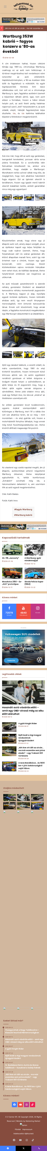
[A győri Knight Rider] (9, 727)
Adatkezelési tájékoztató (23, 1133)
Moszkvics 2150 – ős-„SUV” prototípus (12, 582)
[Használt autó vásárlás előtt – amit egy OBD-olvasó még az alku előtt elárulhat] (23, 692)
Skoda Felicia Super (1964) (34, 582)
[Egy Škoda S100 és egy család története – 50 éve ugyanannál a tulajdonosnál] (37, 1010)
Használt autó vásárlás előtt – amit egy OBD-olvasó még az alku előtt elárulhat (23, 711)
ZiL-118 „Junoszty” (10, 558)
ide (23, 113)
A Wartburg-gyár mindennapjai (33, 559)
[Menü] (3, 7)
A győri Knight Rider (27, 723)
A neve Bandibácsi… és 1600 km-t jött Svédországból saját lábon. (31, 766)
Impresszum (27, 1129)
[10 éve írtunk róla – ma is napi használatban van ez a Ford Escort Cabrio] (37, 908)
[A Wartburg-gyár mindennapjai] (35, 550)
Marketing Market (33, 1121)
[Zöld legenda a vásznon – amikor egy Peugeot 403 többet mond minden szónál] (23, 1010)
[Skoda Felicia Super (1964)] (35, 573)
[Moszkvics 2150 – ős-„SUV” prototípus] (12, 573)
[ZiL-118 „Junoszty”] (12, 550)
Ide (14, 113)
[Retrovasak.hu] (23, 6)
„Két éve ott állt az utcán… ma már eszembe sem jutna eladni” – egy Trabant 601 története (31, 751)
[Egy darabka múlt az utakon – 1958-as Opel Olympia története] (9, 1010)
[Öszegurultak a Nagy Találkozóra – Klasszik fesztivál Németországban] (9, 797)
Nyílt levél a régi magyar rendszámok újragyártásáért (29, 738)
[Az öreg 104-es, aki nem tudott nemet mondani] (9, 908)
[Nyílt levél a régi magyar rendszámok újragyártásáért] (9, 739)
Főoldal (18, 1129)
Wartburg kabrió (24, 515)
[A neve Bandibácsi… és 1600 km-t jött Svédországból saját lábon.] (9, 766)
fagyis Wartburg (24, 509)
